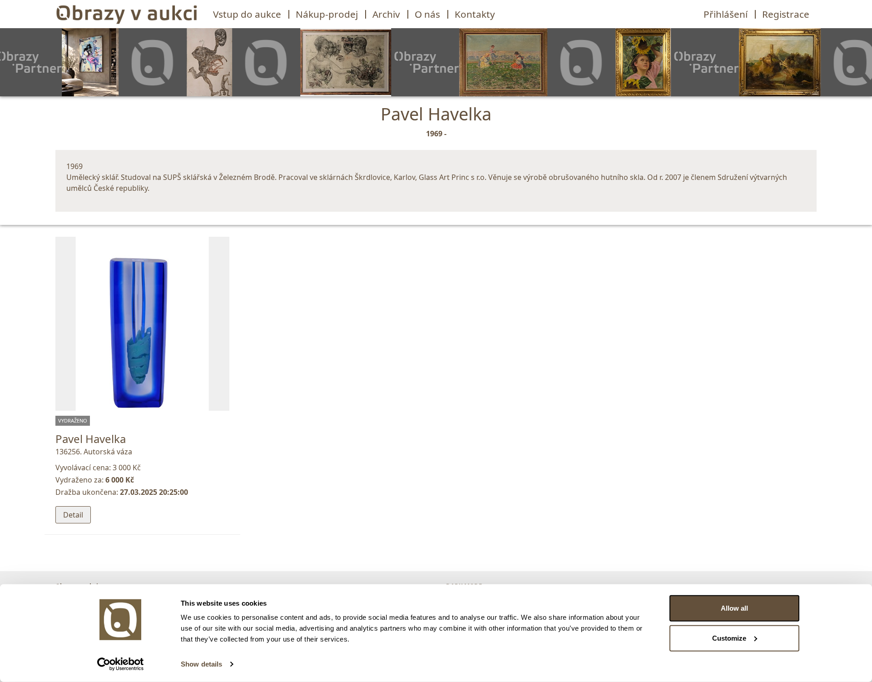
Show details (201, 664)
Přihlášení (726, 14)
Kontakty (475, 14)
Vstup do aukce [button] (247, 14)
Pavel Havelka (90, 438)
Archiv (386, 14)
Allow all (734, 608)
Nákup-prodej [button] (327, 14)
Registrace (785, 14)
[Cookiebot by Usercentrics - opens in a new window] (120, 664)
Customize (729, 638)
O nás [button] (427, 14)
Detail (73, 515)
